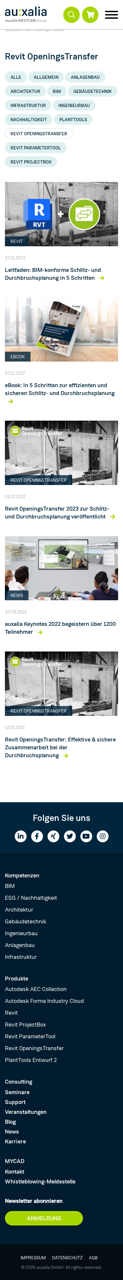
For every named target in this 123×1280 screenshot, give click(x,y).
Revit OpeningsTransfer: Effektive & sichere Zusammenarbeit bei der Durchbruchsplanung (60, 747)
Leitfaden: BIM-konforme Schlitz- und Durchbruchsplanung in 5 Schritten (53, 274)
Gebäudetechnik (92, 91)
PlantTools (73, 119)
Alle (15, 77)
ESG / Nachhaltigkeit (31, 898)
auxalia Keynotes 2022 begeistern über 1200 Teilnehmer (60, 628)
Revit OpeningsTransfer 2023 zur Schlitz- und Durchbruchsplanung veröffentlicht (57, 512)
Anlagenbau (85, 77)
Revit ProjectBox (30, 162)
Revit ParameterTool (35, 148)
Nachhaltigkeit (28, 119)
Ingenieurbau (74, 105)
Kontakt (14, 1172)
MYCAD (14, 1161)
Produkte (16, 978)
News (12, 1132)
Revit (11, 1013)
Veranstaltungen (26, 1112)
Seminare (17, 1092)
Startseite (13, 30)
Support (15, 1102)
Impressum (33, 1258)
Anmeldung (44, 1218)
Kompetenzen (22, 875)
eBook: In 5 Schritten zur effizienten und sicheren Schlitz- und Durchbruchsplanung (59, 389)
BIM (57, 91)
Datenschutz (67, 1258)
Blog (10, 1122)
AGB (93, 1258)
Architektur (25, 91)
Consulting (18, 1082)
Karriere (15, 1141)
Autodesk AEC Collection (36, 989)
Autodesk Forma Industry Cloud (44, 1001)
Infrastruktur (28, 105)
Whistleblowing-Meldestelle (40, 1181)
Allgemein (46, 77)
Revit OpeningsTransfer (38, 134)
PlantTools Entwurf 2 (31, 1060)
